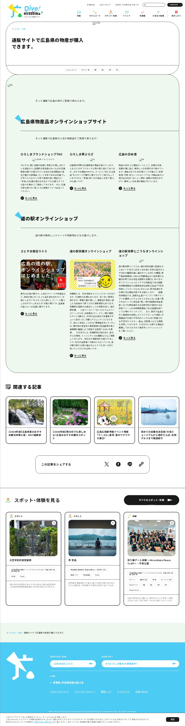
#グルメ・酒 (85, 70)
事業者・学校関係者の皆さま (127, 4)
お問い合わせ (105, 4)
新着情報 (91, 4)
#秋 (110, 70)
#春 (95, 70)
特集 (24, 29)
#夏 (103, 70)
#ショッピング (71, 70)
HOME (17, 29)
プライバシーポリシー (43, 722)
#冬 (117, 70)
